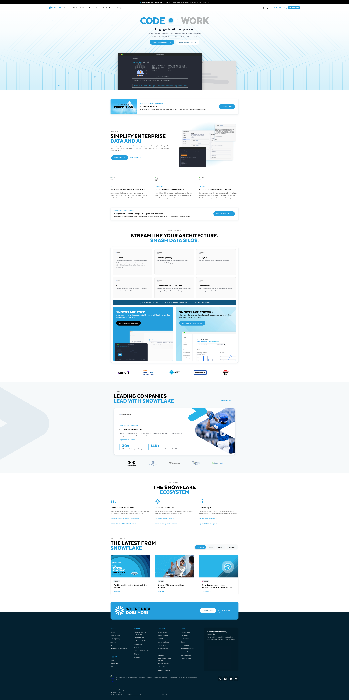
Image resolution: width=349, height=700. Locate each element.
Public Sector (137, 647)
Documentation (185, 655)
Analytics (113, 642)
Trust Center (161, 645)
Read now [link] (117, 591)
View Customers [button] (226, 400)
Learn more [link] (119, 271)
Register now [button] (227, 107)
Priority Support (115, 663)
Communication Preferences (160, 677)
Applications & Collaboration (119, 648)
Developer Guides (186, 652)
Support (113, 660)
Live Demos (184, 635)
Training (183, 642)
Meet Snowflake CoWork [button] (187, 42)
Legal (117, 679)
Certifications (185, 645)
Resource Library (185, 632)
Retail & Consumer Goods (129, 425)
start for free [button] (294, 8)
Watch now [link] (205, 591)
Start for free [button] (208, 611)
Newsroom (161, 655)
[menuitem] (67, 8)
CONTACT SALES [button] (280, 8)
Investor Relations (163, 642)
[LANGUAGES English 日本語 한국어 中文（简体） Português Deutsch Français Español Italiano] (264, 8)
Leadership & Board (163, 635)
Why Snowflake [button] (119, 158)
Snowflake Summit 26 (164, 670)
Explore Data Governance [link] (207, 518)
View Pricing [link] (135, 158)
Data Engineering (115, 639)
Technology (137, 657)
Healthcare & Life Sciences (141, 641)
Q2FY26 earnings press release (135, 694)
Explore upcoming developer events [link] (166, 524)
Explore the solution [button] (224, 214)
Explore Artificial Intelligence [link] (208, 524)
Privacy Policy (142, 677)
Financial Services (139, 637)
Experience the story (127, 440)
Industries (137, 628)
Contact (160, 652)
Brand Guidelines (162, 648)
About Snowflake (162, 632)
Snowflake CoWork (116, 635)
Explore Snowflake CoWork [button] (192, 323)
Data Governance (186, 658)
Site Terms (149, 677)
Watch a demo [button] (226, 611)
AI (111, 645)
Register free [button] (206, 2)
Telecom (136, 654)
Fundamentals (185, 639)
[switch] (173, 20)
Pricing (112, 652)
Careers (160, 639)
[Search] (267, 8)
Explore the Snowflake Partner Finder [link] (122, 524)
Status (112, 667)
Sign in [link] (271, 8)
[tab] (132, 463)
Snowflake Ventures (163, 663)
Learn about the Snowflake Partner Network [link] (125, 518)
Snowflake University (187, 648)
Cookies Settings (173, 677)
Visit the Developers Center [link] (163, 518)
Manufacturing (138, 644)
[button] (347, 2)
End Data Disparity (163, 667)
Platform (113, 632)
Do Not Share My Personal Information (188, 677)
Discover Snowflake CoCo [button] (162, 42)
